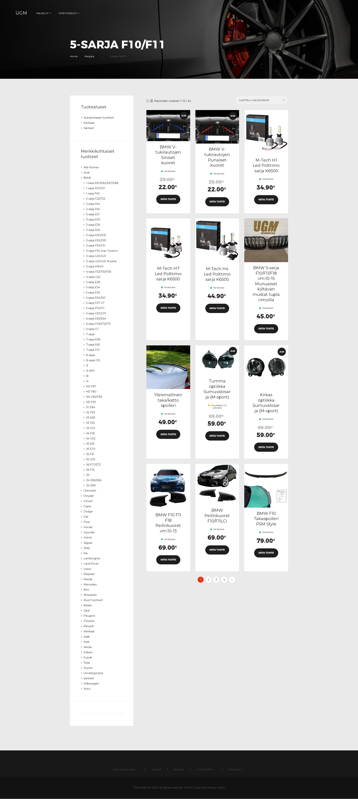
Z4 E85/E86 (93, 480)
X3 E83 (90, 417)
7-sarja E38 (93, 339)
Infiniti (88, 537)
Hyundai (89, 532)
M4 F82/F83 (94, 396)
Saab (87, 636)
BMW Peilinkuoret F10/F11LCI (217, 515)
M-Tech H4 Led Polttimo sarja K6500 (217, 274)
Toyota (88, 668)
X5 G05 (90, 459)
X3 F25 (90, 423)
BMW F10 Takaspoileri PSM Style (266, 519)
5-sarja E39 (93, 292)
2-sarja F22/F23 (95, 198)
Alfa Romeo (91, 167)
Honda (88, 527)
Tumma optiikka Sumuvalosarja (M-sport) (217, 389)
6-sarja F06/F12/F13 (98, 323)
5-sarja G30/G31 (96, 313)
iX (87, 381)
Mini (86, 589)
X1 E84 (90, 407)
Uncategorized (93, 673)
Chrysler (89, 496)
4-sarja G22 (93, 277)
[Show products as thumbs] (147, 101)
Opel (87, 610)
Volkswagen (91, 683)
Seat (87, 642)
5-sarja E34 (93, 287)
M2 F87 (91, 386)
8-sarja (90, 355)
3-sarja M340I (95, 266)
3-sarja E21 (93, 214)
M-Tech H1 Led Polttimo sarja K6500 (266, 165)
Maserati (89, 574)
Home (74, 56)
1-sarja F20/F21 (95, 188)
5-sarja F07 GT (95, 303)
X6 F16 (90, 469)
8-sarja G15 (93, 360)
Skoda (88, 647)
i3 (87, 365)
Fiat (86, 516)
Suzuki (88, 657)
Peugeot (89, 615)
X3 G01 (90, 428)
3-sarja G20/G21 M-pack (101, 261)
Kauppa (89, 56)
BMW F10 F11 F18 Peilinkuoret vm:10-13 (168, 522)
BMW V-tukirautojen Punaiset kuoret (217, 157)
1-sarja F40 (93, 193)
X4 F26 (90, 433)
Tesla (87, 662)
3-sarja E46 (93, 230)
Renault (89, 626)
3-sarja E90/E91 (96, 235)
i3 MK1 (90, 370)
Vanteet (89, 128)
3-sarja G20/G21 (96, 256)
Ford (87, 522)
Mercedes (90, 584)
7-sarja (90, 334)
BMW (87, 178)
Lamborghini (92, 558)
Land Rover (91, 563)
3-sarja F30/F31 (95, 245)
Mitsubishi (90, 595)
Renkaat (89, 123)
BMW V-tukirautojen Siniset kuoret (168, 155)
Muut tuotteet (93, 600)
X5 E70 (90, 449)
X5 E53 (90, 443)
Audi (86, 172)
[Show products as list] (151, 101)
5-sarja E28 (93, 282)
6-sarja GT (92, 329)
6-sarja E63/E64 (96, 318)
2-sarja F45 (93, 209)
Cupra (87, 506)
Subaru (88, 652)
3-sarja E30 (93, 219)
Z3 (88, 475)
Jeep (87, 548)
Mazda (88, 579)
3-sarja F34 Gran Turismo (102, 250)
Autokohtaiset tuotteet (99, 117)
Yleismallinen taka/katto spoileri (168, 400)
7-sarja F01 (93, 350)
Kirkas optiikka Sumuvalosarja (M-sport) (266, 402)
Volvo (87, 688)
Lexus (87, 569)
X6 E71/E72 (93, 464)
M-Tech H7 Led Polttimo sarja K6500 (168, 274)
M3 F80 (91, 391)
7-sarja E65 (93, 344)
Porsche (89, 621)
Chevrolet (90, 490)
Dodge (88, 511)
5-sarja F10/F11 (95, 308)
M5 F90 (91, 402)
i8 (87, 376)
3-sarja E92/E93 (96, 240)
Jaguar (88, 542)
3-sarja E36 (93, 224)
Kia (85, 553)
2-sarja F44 (93, 204)
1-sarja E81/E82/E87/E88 (102, 183)
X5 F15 (90, 454)
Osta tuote (168, 199)
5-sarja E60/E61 (96, 297)
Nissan (88, 605)
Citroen (88, 501)
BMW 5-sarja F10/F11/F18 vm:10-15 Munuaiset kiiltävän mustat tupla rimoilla (266, 283)
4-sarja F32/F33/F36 (98, 271)
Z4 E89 (91, 485)
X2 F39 (90, 412)
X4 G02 (90, 438)
